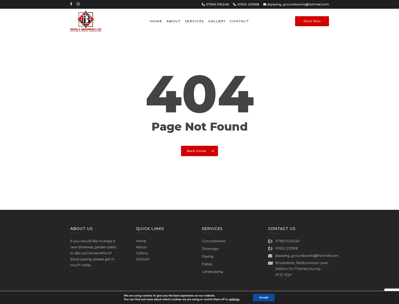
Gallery (142, 253)
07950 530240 (287, 241)
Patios (207, 264)
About (141, 247)
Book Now (312, 21)
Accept (263, 297)
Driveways (210, 249)
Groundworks (213, 241)
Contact (142, 259)
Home (141, 241)
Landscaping (212, 272)
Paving (207, 256)
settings (234, 299)
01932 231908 (286, 248)
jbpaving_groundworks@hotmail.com (306, 256)
